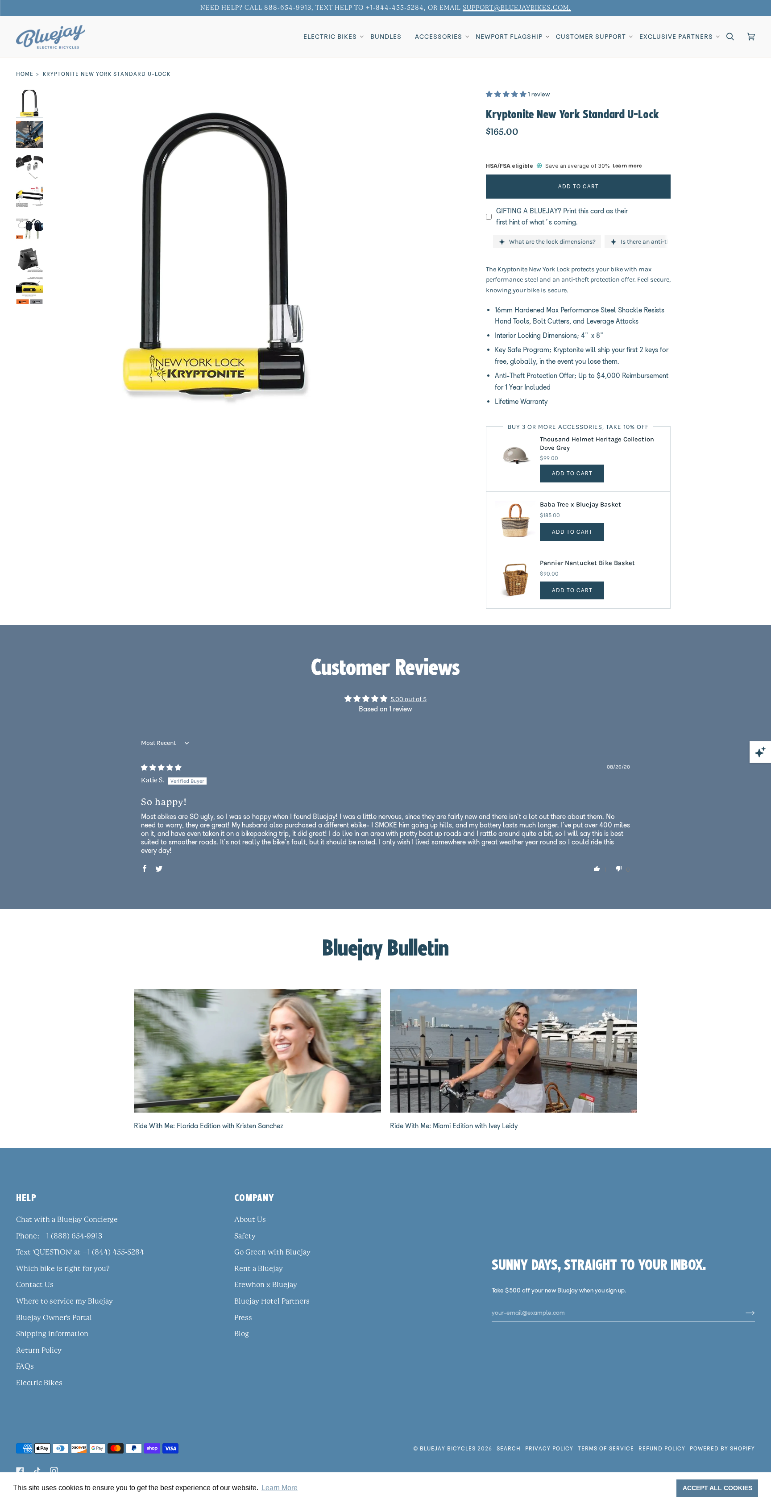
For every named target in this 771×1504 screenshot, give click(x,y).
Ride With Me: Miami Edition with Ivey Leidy (454, 1126)
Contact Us (35, 1284)
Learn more (627, 165)
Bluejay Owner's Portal (54, 1317)
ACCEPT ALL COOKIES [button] (717, 1488)
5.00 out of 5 (408, 699)
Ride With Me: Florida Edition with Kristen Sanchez (208, 1126)
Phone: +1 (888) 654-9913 (59, 1236)
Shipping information (52, 1334)
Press (243, 1317)
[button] (330, 37)
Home (24, 74)
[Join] (743, 1312)
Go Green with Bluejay (272, 1252)
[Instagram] (54, 1471)
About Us (250, 1219)
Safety (245, 1236)
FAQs (25, 1366)
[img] (161, 768)
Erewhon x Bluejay (265, 1284)
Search (509, 1448)
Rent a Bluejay (258, 1268)
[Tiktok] (37, 1471)
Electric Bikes (39, 1383)
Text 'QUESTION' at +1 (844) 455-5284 (80, 1252)
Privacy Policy (549, 1448)
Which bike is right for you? (63, 1268)
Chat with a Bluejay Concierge (67, 1219)
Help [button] (26, 1198)
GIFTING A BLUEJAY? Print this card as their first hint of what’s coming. (562, 217)
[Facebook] (20, 1471)
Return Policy (39, 1350)
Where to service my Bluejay (64, 1301)
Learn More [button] (279, 1488)
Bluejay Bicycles (448, 1448)
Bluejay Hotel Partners (272, 1301)
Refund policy (661, 1448)
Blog (241, 1334)
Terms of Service (606, 1448)
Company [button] (254, 1198)
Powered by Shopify (722, 1448)
